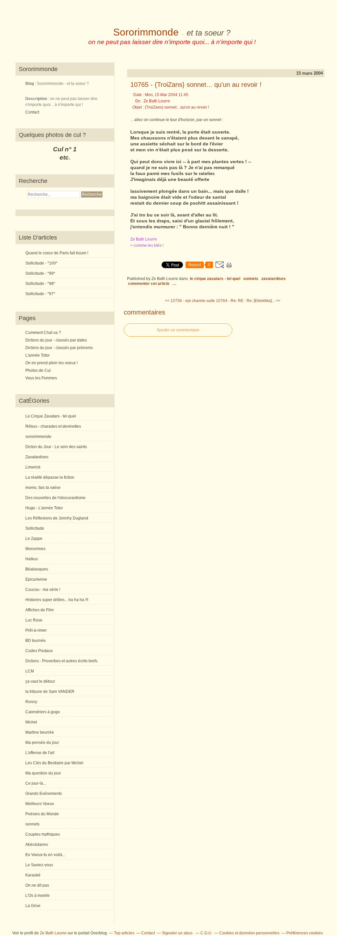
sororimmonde (38, 436)
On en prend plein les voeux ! (51, 363)
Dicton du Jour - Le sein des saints (56, 446)
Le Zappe (33, 538)
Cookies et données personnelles (249, 933)
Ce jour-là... (35, 783)
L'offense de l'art (39, 752)
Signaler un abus (178, 933)
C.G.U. (206, 933)
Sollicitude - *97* (40, 293)
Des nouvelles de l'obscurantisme (55, 497)
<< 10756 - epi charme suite (190, 300)
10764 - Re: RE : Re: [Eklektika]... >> (248, 300)
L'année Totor (37, 355)
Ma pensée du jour (42, 742)
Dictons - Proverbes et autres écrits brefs (61, 661)
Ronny (31, 701)
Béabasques (36, 569)
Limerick (32, 467)
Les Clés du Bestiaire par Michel (54, 763)
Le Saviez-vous (39, 865)
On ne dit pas (37, 885)
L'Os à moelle (37, 895)
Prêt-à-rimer (36, 630)
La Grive (32, 905)
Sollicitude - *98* (40, 283)
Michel (31, 722)
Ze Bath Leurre (53, 933)
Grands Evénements (43, 793)
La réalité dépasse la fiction (49, 477)
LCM (29, 671)
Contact (32, 112)
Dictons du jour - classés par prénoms (59, 347)
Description (36, 98)
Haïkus (31, 559)
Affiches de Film (39, 610)
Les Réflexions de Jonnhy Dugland (56, 518)
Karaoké (32, 875)
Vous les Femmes (41, 378)
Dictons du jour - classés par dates (56, 340)
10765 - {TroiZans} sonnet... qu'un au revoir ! (196, 84)
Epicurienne (36, 579)
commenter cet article (149, 283)
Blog (29, 83)
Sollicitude (34, 528)
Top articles (124, 933)
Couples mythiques (42, 834)
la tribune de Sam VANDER (49, 691)
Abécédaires (36, 844)
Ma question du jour (43, 773)
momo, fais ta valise (43, 487)
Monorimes (35, 548)
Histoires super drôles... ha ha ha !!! (56, 599)
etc (64, 157)
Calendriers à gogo (42, 712)
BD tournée (35, 640)
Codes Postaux (39, 650)
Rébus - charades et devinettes (53, 426)
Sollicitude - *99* (40, 273)
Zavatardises (36, 457)
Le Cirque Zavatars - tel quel (50, 416)
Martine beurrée (39, 732)
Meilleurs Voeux (39, 803)
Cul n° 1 (65, 149)
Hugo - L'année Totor (44, 508)
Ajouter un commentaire (178, 330)
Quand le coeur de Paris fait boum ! (56, 253)
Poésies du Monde (42, 814)
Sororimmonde (146, 32)
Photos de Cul (38, 370)
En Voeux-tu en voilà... (45, 854)
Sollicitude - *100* (41, 263)
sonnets (32, 824)
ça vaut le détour (40, 681)
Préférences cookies (304, 933)
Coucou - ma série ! (42, 589)
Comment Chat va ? (43, 332)
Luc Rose (33, 620)
